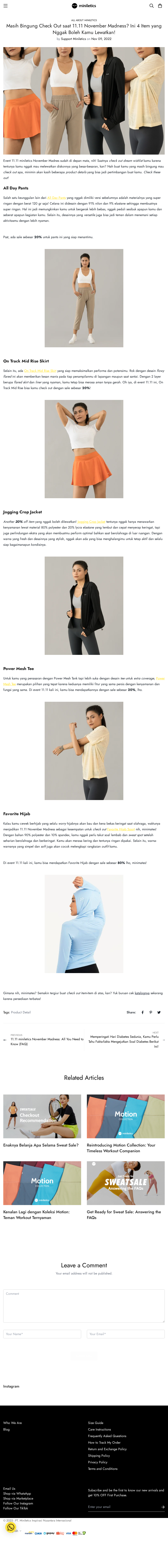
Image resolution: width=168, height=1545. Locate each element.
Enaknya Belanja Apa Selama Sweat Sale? (41, 1145)
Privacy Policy (97, 1462)
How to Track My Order (104, 1442)
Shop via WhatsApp (17, 1493)
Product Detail (21, 1012)
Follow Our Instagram (18, 1503)
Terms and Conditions (102, 1468)
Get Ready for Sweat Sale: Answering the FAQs (124, 1215)
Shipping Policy (99, 1455)
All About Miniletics (84, 20)
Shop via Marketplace (18, 1498)
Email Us (9, 1488)
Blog (6, 1429)
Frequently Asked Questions (107, 1436)
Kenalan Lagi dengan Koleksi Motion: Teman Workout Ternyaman (36, 1215)
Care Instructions (99, 1429)
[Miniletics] (84, 5)
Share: (131, 1012)
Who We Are (12, 1422)
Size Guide (95, 1422)
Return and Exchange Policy (107, 1449)
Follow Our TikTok (15, 1508)
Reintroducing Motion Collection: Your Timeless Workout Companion (121, 1148)
